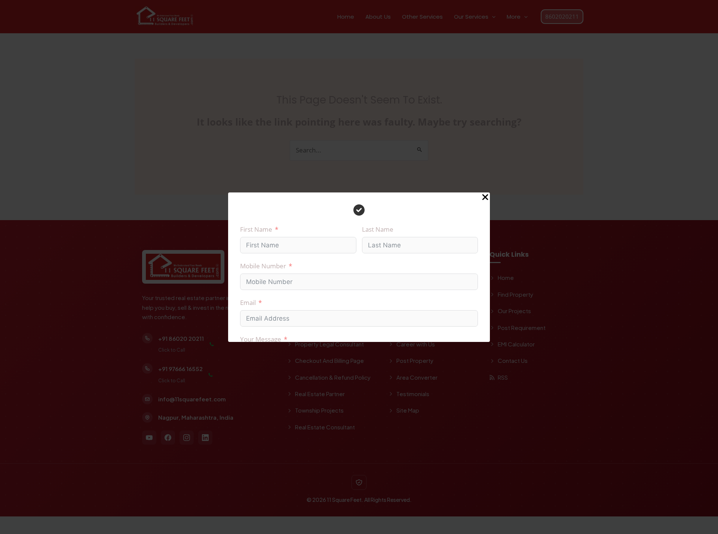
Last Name (377, 229)
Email (248, 302)
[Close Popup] (485, 197)
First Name (256, 229)
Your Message (260, 339)
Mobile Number (263, 266)
